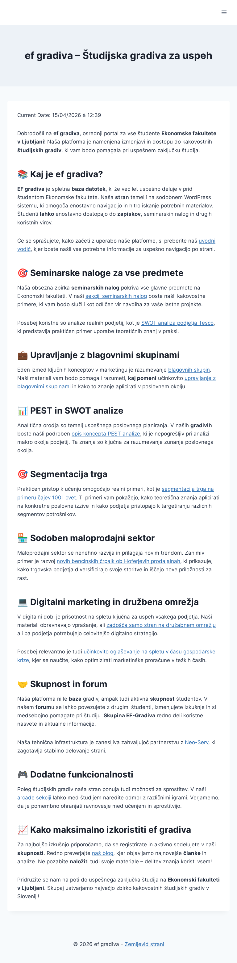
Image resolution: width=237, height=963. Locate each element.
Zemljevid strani (144, 944)
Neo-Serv (196, 742)
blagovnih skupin (189, 370)
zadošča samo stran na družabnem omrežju (161, 625)
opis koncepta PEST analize (106, 434)
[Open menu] (224, 12)
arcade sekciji (34, 797)
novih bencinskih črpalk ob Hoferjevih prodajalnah (118, 561)
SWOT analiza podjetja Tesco (177, 323)
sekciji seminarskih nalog (116, 296)
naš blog (102, 853)
